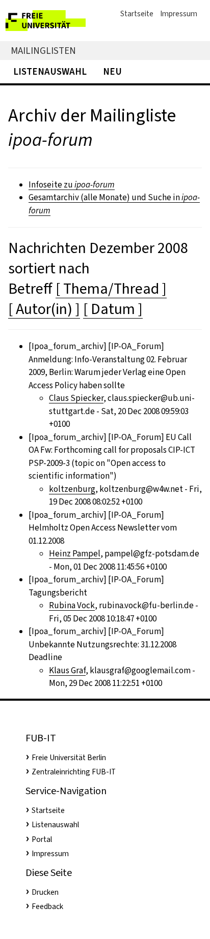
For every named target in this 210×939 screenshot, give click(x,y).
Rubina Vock (72, 605)
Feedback (47, 906)
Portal (42, 839)
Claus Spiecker (76, 398)
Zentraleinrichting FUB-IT (74, 772)
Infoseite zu (72, 185)
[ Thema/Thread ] (111, 288)
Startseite (136, 14)
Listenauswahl (50, 71)
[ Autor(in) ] (44, 309)
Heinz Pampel (74, 553)
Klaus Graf (67, 670)
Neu (112, 71)
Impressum (178, 14)
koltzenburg (72, 489)
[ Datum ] (113, 309)
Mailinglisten (43, 50)
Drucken (45, 892)
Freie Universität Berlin (69, 758)
